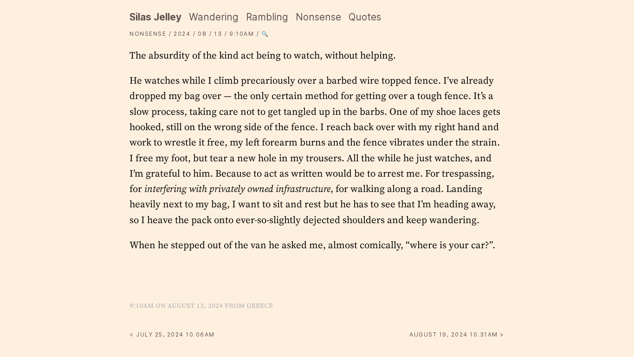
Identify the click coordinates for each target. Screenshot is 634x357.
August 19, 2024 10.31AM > (457, 334)
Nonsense (318, 17)
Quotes (365, 17)
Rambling (267, 17)
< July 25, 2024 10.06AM (172, 334)
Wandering (214, 17)
